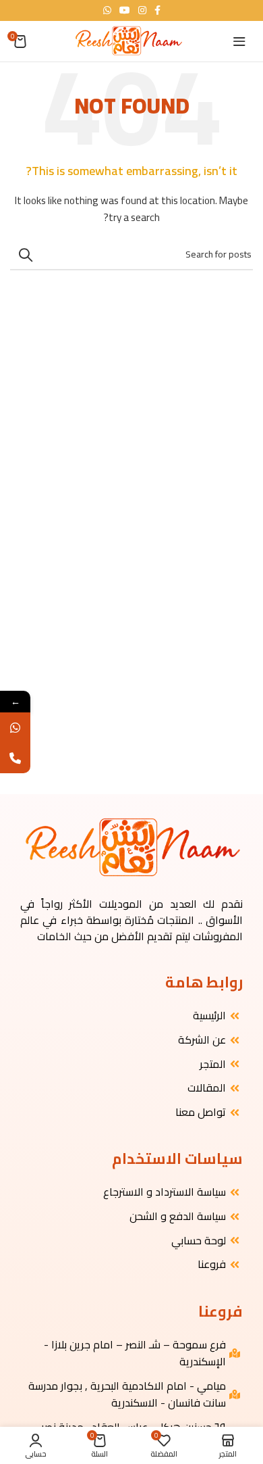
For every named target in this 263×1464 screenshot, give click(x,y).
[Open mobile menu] (239, 41)
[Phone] (15, 758)
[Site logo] (128, 40)
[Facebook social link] (157, 10)
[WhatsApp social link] (107, 10)
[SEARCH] (25, 254)
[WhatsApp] (15, 727)
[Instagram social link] (142, 10)
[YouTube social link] (124, 10)
